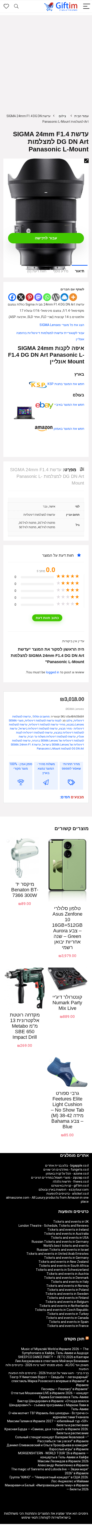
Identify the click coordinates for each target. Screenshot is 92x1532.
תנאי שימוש (29, 1518)
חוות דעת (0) (36, 271)
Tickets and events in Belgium (67, 1302)
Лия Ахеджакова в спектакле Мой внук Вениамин (52, 1361)
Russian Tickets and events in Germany (60, 1241)
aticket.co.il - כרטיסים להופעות (67, 1193)
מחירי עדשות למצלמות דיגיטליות (47, 724)
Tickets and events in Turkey (68, 1314)
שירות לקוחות (50, 1518)
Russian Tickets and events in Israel (63, 1249)
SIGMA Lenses (74, 709)
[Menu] (86, 6)
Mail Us (34, 1530)
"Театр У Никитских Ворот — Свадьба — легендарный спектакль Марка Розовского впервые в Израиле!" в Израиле (49, 1381)
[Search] (16, 6)
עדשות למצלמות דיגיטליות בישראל (38, 728)
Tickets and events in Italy (70, 1281)
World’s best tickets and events (66, 1245)
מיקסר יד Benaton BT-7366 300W (24, 889)
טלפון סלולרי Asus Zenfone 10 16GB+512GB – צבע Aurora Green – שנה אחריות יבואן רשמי (67, 928)
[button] (86, 161)
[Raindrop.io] (64, 297)
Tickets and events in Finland (68, 1298)
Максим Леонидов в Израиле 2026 (63, 1461)
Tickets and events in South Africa (64, 1265)
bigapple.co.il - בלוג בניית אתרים (67, 1165)
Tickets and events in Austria (67, 1273)
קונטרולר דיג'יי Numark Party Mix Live (67, 1002)
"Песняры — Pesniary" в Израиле (65, 1389)
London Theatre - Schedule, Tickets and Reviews (54, 1225)
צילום (62, 116)
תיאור (79, 271)
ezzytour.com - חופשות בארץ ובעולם (64, 1189)
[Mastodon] (38, 297)
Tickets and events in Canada (67, 1318)
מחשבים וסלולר (41, 716)
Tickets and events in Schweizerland (62, 1269)
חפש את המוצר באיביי (68, 405)
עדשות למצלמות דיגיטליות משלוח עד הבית (52, 736)
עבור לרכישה (46, 238)
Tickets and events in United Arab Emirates (57, 1253)
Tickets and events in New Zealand (63, 1261)
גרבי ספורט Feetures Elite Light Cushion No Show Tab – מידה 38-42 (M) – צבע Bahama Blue (67, 1109)
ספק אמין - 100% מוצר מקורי (20, 766)
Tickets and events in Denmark (66, 1277)
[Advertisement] (46, 61)
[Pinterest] (29, 297)
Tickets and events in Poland (68, 1290)
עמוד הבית (81, 116)
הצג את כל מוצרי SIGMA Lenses (62, 325)
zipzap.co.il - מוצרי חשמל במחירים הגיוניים (60, 1177)
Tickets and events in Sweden (67, 1294)
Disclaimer (48, 1530)
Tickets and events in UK (71, 1221)
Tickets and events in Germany (66, 1257)
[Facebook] (12, 297)
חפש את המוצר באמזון (68, 429)
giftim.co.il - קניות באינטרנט (70, 1185)
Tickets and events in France (68, 1326)
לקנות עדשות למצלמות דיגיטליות (43, 720)
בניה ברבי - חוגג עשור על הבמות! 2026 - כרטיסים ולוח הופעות (48, 1373)
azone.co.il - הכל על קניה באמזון (67, 1173)
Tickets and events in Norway (67, 1286)
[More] (73, 297)
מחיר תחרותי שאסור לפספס (71, 766)
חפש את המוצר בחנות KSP (65, 384)
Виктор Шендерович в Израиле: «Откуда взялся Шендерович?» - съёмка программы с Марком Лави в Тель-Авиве (49, 1405)
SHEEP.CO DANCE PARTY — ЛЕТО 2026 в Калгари (53, 1357)
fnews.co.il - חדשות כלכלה (71, 1181)
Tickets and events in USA (70, 1237)
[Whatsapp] (47, 297)
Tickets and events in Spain (69, 1322)
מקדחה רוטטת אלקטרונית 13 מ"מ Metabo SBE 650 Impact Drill (25, 1026)
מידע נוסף (60, 271)
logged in (53, 672)
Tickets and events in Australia (66, 1233)
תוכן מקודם (74, 1339)
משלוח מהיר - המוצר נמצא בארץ (46, 768)
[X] (21, 297)
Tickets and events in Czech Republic (62, 1310)
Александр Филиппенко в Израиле (63, 1465)
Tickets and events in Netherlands (64, 1306)
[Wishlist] (6, 6)
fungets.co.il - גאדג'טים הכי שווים (66, 1169)
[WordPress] (56, 297)
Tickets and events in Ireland (68, 1229)
